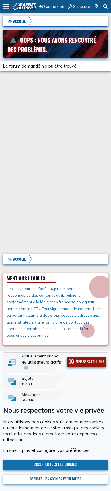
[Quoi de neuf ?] (96, 6)
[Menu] (6, 6)
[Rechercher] (105, 6)
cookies (47, 422)
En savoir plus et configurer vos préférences (46, 450)
